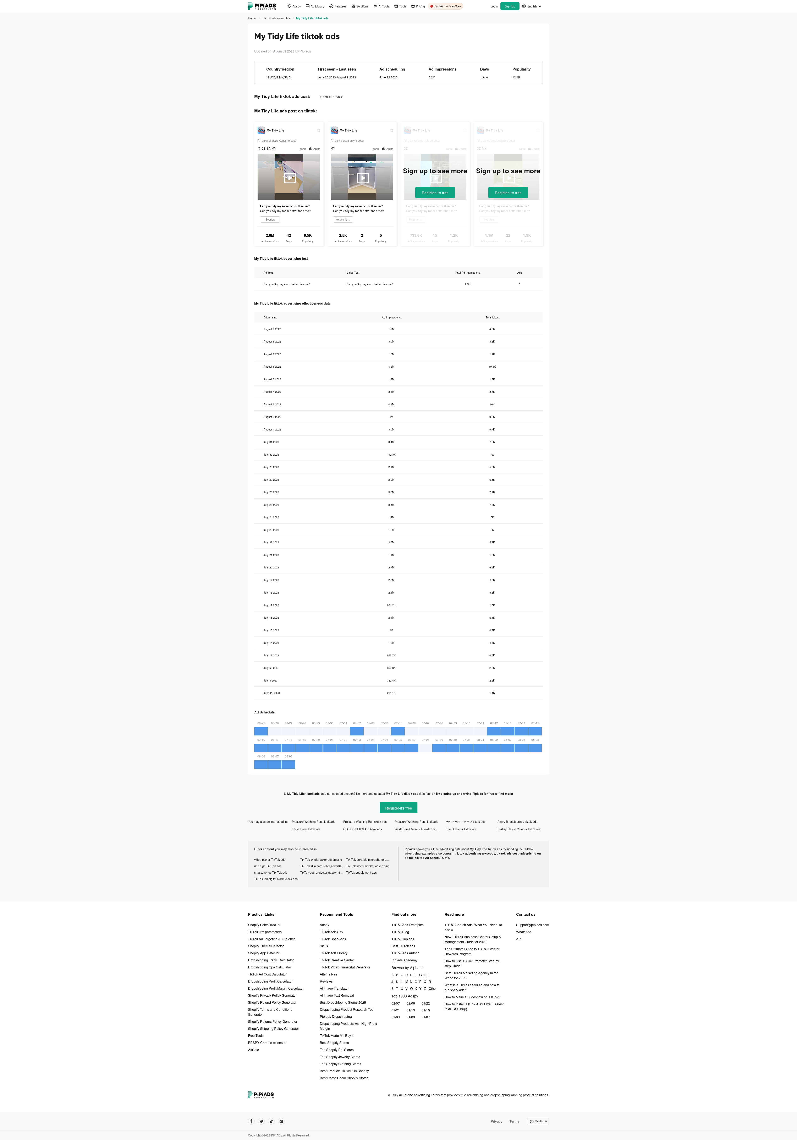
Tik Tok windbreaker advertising (321, 859)
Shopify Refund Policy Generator (272, 1002)
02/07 (395, 1003)
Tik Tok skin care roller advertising (322, 866)
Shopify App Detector (263, 953)
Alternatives (328, 974)
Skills (324, 946)
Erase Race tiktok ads (306, 829)
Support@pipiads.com (532, 924)
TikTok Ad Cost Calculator (267, 974)
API (519, 938)
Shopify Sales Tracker (264, 924)
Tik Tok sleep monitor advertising (368, 866)
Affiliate (253, 1049)
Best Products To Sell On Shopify (344, 1070)
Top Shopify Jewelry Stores (340, 1056)
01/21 (395, 1010)
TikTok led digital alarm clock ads (276, 879)
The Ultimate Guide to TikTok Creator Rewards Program (472, 951)
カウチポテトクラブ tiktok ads (465, 821)
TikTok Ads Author (405, 953)
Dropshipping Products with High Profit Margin (348, 1026)
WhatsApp (524, 931)
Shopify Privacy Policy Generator (272, 995)
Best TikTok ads (403, 946)
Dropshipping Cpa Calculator (269, 967)
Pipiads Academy (404, 960)
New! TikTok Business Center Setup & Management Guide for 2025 (473, 939)
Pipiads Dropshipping (336, 1016)
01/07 (426, 1016)
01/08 (411, 1016)
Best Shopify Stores (334, 1042)
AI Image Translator (334, 988)
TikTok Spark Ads (333, 938)
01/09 (395, 1016)
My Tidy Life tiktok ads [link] (312, 18)
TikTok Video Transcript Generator (345, 967)
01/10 (426, 1010)
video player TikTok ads (269, 859)
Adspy (324, 924)
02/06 (411, 1003)
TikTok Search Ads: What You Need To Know (473, 927)
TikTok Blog (400, 931)
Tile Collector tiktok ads (461, 829)
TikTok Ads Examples (407, 924)
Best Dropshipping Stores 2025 (343, 1002)
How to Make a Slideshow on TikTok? (472, 997)
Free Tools (256, 1035)
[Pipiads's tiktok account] (271, 1121)
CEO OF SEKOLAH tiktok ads (362, 829)
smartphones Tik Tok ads (270, 872)
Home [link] (252, 18)
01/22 (426, 1003)
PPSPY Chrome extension (267, 1042)
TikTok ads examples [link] (276, 18)
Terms (514, 1121)
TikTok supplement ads (361, 872)
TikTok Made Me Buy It (336, 1035)
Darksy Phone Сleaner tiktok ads (519, 829)
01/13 (411, 1010)
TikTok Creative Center (337, 960)
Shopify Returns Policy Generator (272, 1021)
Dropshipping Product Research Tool (347, 1009)
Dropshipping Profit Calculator (270, 981)
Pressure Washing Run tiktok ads (313, 821)
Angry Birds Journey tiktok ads (517, 821)
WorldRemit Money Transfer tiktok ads (420, 829)
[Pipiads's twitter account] (261, 1121)
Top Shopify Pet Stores (337, 1049)
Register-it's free (435, 192)
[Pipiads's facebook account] (251, 1121)
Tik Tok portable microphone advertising (369, 859)
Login (494, 6)
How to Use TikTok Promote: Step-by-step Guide (472, 963)
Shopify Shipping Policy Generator (273, 1028)
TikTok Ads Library (333, 953)
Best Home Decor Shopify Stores (344, 1077)
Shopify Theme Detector (266, 946)
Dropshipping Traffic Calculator (271, 960)
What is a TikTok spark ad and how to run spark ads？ (472, 987)
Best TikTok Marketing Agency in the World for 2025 (471, 975)
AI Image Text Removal (337, 995)
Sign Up (510, 6)
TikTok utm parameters (265, 931)
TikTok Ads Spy (331, 931)
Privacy (496, 1121)
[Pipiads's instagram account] (281, 1121)
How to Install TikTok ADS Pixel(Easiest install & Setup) (474, 1006)
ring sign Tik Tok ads (267, 866)
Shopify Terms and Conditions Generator (270, 1012)
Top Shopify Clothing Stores (340, 1063)
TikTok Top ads (402, 938)
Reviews (326, 981)
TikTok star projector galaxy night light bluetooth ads (323, 872)
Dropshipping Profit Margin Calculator (275, 988)
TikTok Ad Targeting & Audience (272, 938)
